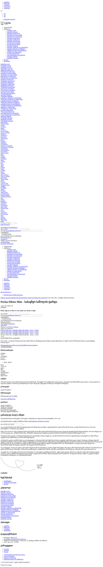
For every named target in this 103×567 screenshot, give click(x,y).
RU (5, 16)
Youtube (6, 552)
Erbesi (2, 160)
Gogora (3, 125)
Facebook (6, 549)
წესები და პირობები (10, 558)
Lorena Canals (4, 183)
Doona (2, 180)
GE (5, 15)
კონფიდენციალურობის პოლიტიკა (38, 421)
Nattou (2, 169)
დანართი (35, 345)
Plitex (2, 166)
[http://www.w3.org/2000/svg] (6, 24)
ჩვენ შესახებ (7, 481)
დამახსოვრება (6, 234)
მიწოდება (7, 3)
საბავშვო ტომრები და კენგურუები (17, 47)
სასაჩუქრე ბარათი (9, 19)
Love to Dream (4, 131)
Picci (2, 198)
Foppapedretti (4, 148)
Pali (2, 163)
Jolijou (2, 128)
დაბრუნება (7, 530)
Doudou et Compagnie (6, 145)
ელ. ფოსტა (4, 229)
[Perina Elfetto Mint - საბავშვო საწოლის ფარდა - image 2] (20, 331)
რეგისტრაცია (13, 227)
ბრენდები (7, 61)
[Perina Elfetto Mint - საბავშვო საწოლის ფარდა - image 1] (20, 330)
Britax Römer (4, 122)
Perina (2, 172)
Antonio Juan (4, 192)
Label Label (4, 212)
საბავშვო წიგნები (12, 56)
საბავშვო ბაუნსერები (13, 39)
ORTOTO (3, 134)
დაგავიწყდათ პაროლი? (13, 230)
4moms (2, 189)
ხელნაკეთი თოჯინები (13, 43)
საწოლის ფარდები (41, 298)
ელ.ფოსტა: (7, 539)
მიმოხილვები (27, 345)
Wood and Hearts (5, 195)
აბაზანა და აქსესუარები (14, 52)
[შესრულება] (23, 424)
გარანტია (7, 5)
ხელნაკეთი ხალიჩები (13, 44)
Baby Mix (3, 218)
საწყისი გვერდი (5, 298)
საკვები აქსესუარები (13, 53)
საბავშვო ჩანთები (12, 46)
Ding (2, 215)
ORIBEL (3, 186)
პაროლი (3, 230)
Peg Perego (3, 137)
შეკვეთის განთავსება (7, 243)
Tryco (2, 209)
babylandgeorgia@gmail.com (18, 539)
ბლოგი (6, 59)
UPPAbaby (3, 142)
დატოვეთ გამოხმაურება (8, 399)
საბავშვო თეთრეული (13, 38)
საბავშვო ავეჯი (11, 30)
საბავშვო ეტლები (12, 32)
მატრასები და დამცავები (14, 36)
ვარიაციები (19, 345)
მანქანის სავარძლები (13, 41)
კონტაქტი (7, 8)
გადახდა (6, 2)
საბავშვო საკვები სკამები (14, 35)
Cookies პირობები (9, 556)
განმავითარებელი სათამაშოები (17, 50)
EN (5, 13)
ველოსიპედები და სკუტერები (16, 55)
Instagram (6, 550)
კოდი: (2, 306)
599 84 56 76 (13, 537)
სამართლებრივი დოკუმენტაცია (13, 559)
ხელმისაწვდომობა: (7, 338)
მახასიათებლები (6, 345)
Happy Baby (4, 207)
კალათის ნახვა (5, 242)
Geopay (10, 565)
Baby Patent (4, 177)
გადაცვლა (7, 6)
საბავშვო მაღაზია (16, 298)
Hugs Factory (4, 151)
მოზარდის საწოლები (13, 33)
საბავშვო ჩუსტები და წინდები (16, 49)
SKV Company (5, 174)
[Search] (16, 223)
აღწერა (13, 345)
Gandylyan (3, 204)
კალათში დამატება (6, 347)
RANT (2, 140)
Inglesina (3, 157)
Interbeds (3, 201)
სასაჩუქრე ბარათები (10, 482)
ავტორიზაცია (5, 227)
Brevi (2, 154)
